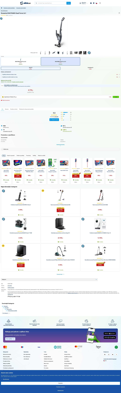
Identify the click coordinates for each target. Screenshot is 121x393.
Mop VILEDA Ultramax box (6, 171)
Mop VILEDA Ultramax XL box (41, 171)
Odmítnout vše (60, 390)
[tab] (2, 109)
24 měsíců (10, 285)
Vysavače (6, 306)
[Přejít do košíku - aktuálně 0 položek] (100, 3)
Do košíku (22, 214)
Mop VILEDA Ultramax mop (76, 171)
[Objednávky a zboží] (91, 3)
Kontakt (45, 354)
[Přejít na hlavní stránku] (25, 3)
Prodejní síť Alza (6, 361)
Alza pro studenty (68, 363)
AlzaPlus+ (66, 358)
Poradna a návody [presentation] (13, 109)
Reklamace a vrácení (7, 358)
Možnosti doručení (7, 354)
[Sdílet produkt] (119, 13)
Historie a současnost (48, 361)
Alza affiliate (66, 361)
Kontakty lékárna (47, 356)
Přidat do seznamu (6, 100)
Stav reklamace (27, 356)
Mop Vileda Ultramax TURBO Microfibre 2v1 (29, 171)
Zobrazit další (59, 274)
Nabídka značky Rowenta (73, 293)
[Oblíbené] (93, 3)
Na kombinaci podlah (12, 310)
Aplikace (45, 370)
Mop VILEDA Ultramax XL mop (87, 171)
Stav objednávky (27, 354)
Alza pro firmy (67, 354)
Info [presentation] (2, 109)
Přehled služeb (6, 370)
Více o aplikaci (9, 338)
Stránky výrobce (11, 287)
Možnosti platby (6, 356)
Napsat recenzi (55, 119)
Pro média (46, 368)
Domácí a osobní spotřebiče (9, 7)
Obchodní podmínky (7, 365)
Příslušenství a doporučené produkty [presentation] (26, 109)
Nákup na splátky (6, 363)
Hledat (68, 3)
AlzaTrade (66, 365)
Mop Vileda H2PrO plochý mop (18, 171)
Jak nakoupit (26, 358)
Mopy (6, 182)
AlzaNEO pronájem (68, 356)
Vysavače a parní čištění (21, 7)
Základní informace (48, 358)
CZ (105, 360)
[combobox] (50, 3)
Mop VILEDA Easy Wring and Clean (99, 171)
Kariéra (45, 365)
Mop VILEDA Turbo (64, 170)
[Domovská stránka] (1, 8)
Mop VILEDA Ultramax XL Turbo (110, 171)
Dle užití (6, 307)
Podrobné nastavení (60, 387)
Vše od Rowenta (4, 10)
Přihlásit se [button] (84, 3)
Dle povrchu (9, 309)
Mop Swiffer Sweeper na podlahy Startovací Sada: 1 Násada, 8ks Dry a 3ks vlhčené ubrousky (52, 171)
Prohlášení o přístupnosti (8, 368)
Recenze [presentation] (7, 109)
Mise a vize (46, 363)
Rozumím (60, 383)
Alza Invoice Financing (69, 368)
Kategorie (4, 279)
